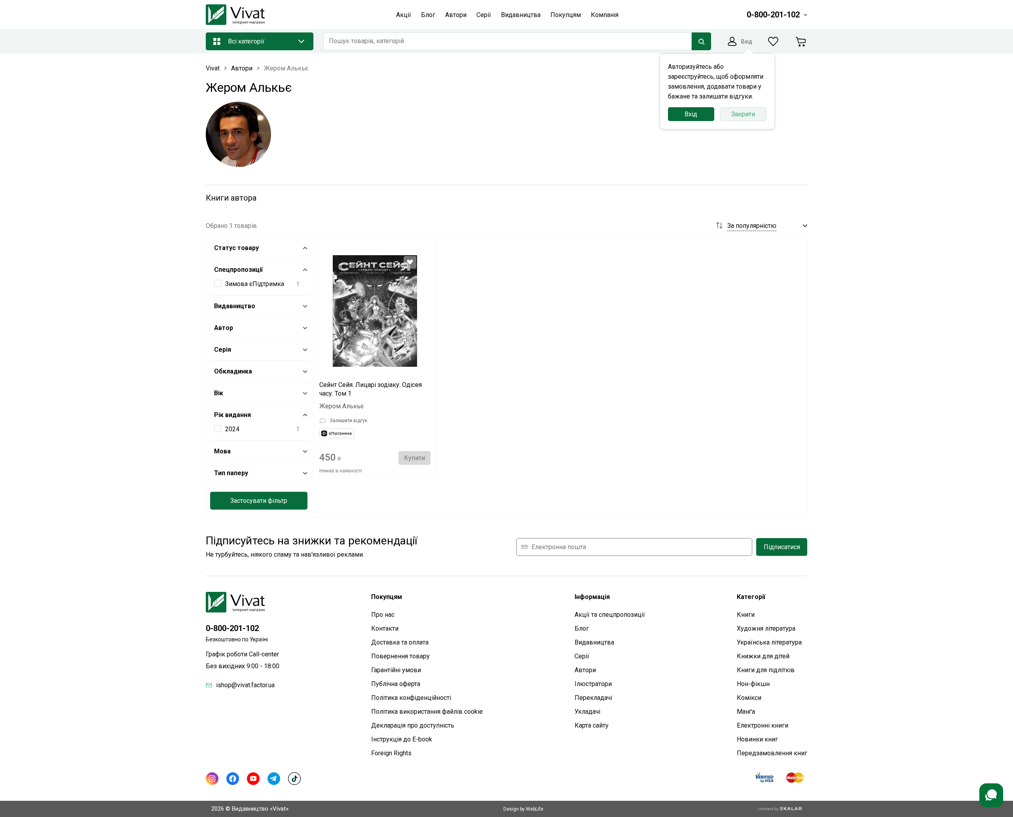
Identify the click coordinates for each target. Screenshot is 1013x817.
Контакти (384, 628)
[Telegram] (273, 778)
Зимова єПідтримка (254, 284)
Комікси (749, 697)
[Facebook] (232, 778)
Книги (746, 614)
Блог (582, 628)
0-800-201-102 (232, 628)
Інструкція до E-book (401, 739)
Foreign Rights (391, 753)
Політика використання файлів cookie (427, 711)
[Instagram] (212, 778)
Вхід (691, 114)
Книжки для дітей (763, 656)
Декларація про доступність (412, 725)
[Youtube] (253, 778)
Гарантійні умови (396, 670)
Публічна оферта (395, 684)
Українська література (769, 642)
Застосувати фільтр (258, 500)
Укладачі (587, 711)
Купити (414, 458)
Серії (582, 656)
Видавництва (594, 642)
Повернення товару (400, 656)
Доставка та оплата (400, 642)
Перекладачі (593, 697)
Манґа (746, 711)
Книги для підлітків (766, 670)
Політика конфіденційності (411, 697)
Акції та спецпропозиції (610, 614)
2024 (232, 429)
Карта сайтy (592, 725)
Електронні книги (762, 725)
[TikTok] (294, 778)
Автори (585, 670)
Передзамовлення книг (772, 753)
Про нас (383, 614)
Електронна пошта (558, 547)
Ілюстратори (593, 684)
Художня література (766, 628)
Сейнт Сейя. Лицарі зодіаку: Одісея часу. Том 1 (370, 389)
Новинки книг (757, 739)
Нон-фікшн (753, 684)
